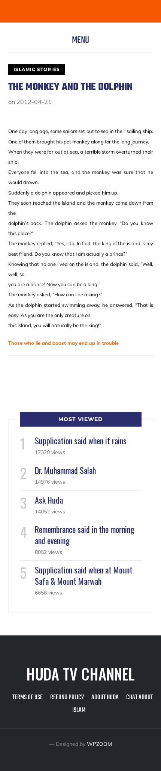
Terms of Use (27, 697)
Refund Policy (67, 697)
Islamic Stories (36, 69)
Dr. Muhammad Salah (65, 470)
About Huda (105, 697)
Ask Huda (49, 500)
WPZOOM (99, 744)
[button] (80, 40)
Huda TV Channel (80, 673)
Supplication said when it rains (81, 441)
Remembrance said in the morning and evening (84, 534)
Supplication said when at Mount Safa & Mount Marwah (84, 575)
